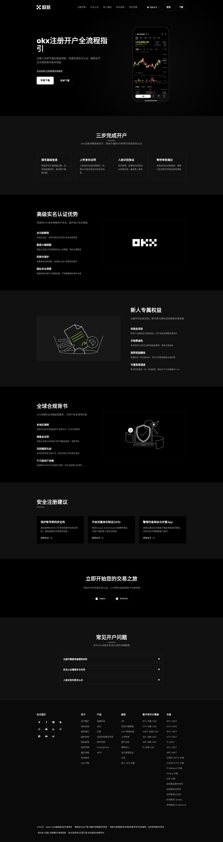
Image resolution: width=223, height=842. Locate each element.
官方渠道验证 (127, 752)
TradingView (103, 747)
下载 (181, 7)
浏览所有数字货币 (105, 737)
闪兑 (99, 726)
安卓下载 (65, 80)
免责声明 (85, 747)
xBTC (99, 752)
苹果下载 (45, 80)
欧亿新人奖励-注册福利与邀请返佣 (52, 833)
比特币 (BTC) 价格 (175, 757)
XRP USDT (172, 752)
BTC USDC (172, 721)
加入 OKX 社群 (128, 763)
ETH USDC (172, 726)
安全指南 (120, 7)
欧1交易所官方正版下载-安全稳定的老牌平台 (86, 833)
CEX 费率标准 (127, 731)
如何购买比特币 (174, 789)
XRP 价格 (171, 778)
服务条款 (85, 737)
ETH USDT (172, 737)
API (122, 721)
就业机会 (85, 726)
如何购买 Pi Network (176, 805)
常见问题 (133, 7)
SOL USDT (172, 747)
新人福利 (107, 7)
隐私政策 (85, 742)
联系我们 (85, 731)
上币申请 (125, 737)
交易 (99, 731)
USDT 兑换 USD (150, 731)
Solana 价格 (172, 773)
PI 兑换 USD (148, 747)
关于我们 (85, 721)
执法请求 (85, 757)
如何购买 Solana (174, 799)
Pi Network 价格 (174, 768)
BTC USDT (172, 731)
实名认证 (94, 7)
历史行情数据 (127, 726)
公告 (123, 757)
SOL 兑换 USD (149, 737)
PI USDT (171, 742)
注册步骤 (81, 7)
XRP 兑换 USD (149, 742)
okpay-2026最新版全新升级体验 (59, 827)
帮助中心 (125, 747)
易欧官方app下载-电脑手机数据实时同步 (91, 827)
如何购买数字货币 (175, 784)
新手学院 (101, 742)
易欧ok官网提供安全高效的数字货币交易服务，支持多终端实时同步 (137, 827)
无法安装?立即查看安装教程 (49, 71)
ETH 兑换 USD (150, 726)
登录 (168, 7)
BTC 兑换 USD (150, 721)
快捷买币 (101, 721)
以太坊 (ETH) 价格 (175, 763)
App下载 (85, 763)
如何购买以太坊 (174, 794)
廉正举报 (85, 752)
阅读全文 (45, 538)
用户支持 (125, 742)
